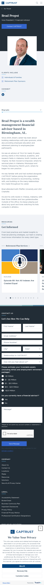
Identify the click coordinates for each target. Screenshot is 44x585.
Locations (5, 471)
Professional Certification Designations (16, 516)
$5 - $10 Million (11, 383)
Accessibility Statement (10, 498)
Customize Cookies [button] (22, 576)
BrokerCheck (6, 501)
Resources (5, 477)
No (6, 403)
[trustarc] (38, 583)
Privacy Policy (6, 583)
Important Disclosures (10, 507)
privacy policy (7, 451)
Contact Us (6, 468)
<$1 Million (9, 376)
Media (4, 474)
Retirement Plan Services (17, 246)
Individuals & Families (13, 77)
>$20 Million (10, 390)
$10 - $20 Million (12, 387)
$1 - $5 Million (10, 380)
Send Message (14, 444)
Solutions (5, 480)
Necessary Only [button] (22, 571)
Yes (6, 399)
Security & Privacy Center (11, 483)
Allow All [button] (22, 566)
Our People (7, 8)
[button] (40, 528)
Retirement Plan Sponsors (15, 81)
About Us (5, 465)
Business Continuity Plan (11, 504)
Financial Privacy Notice (11, 513)
